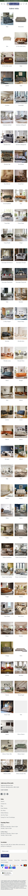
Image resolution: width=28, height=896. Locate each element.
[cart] (26, 4)
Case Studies (4, 808)
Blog (2, 806)
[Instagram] (4, 794)
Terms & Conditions (4, 862)
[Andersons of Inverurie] (13, 4)
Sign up (5, 855)
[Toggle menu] (1, 4)
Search (2, 801)
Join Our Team (4, 815)
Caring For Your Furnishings (8, 817)
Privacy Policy (17, 860)
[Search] (5, 4)
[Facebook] (2, 794)
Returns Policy (24, 860)
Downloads (10, 860)
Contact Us (3, 803)
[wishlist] (24, 3)
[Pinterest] (7, 794)
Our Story (3, 810)
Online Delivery (4, 812)
